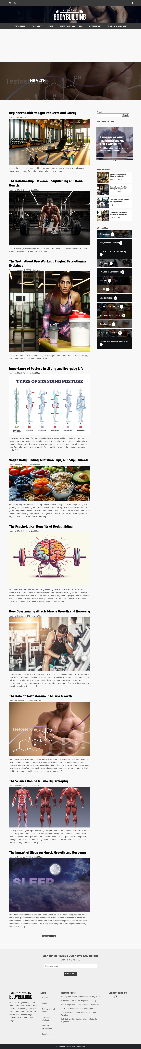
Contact (14, 3)
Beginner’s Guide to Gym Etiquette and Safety (42, 113)
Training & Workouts (117, 26)
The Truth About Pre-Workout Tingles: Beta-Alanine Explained (47, 263)
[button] (113, 160)
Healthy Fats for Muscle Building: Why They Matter (81, 996)
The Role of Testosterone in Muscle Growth (40, 696)
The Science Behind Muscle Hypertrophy (38, 781)
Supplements (95, 26)
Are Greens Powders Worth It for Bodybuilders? (79, 1008)
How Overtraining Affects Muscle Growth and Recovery (49, 611)
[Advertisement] (70, 45)
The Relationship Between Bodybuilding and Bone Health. (46, 183)
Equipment (37, 26)
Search (99, 112)
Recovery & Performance (47, 1026)
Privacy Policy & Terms (78, 1046)
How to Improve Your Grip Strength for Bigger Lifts (80, 1004)
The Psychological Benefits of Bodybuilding (41, 526)
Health (51, 26)
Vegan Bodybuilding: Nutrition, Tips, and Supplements (48, 460)
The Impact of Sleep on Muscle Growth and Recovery (47, 852)
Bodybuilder (19, 26)
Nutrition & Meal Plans (71, 26)
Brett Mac (23, 117)
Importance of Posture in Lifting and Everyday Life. (46, 368)
